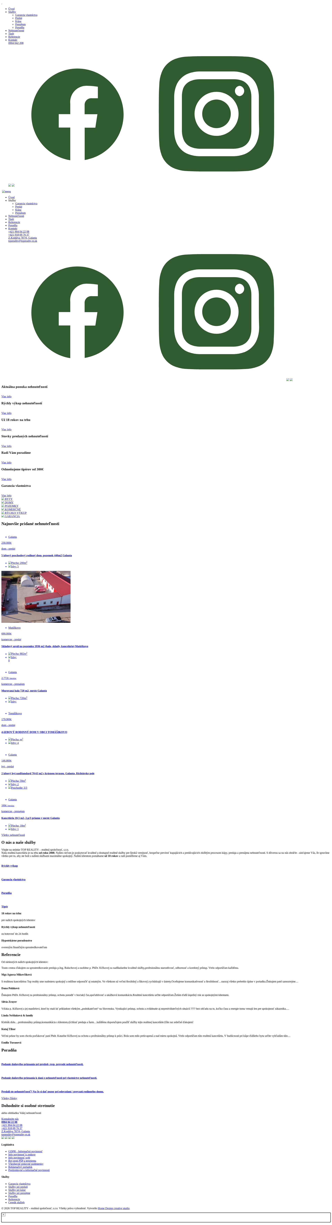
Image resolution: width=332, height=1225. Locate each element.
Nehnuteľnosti (16, 216)
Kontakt (12, 228)
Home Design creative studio (114, 1208)
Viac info (6, 396)
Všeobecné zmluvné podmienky (25, 1163)
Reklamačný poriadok (20, 1166)
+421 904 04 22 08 (18, 231)
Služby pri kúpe (17, 1189)
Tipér (11, 219)
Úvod (11, 197)
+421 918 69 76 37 (18, 234)
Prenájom (20, 24)
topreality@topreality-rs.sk (22, 240)
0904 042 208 (16, 43)
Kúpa (18, 21)
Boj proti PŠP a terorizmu (22, 1160)
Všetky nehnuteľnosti (13, 835)
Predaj (18, 18)
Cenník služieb (16, 1202)
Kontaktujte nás (10, 1120)
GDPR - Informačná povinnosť (25, 1151)
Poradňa (19, 27)
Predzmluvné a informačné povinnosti (29, 1170)
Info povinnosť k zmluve (21, 1154)
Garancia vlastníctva (26, 14)
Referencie (14, 222)
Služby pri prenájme (19, 1193)
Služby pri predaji (18, 1186)
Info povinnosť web (19, 1157)
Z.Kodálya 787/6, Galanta (22, 237)
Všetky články (9, 1098)
